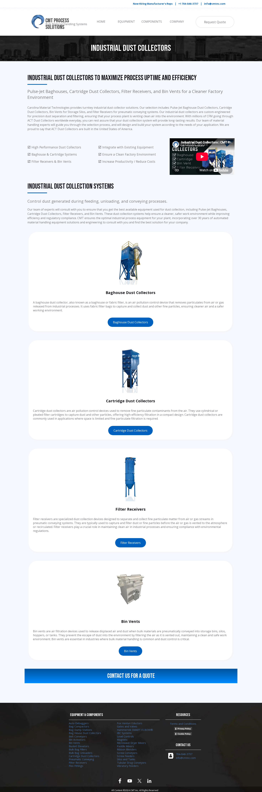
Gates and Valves (127, 726)
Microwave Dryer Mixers (131, 743)
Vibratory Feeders (127, 766)
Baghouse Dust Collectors (130, 322)
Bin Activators (77, 739)
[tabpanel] (183, 3)
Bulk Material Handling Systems (66, 24)
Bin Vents (130, 651)
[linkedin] (149, 781)
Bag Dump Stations (80, 730)
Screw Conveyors (127, 753)
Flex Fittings (76, 766)
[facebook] (120, 781)
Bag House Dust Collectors (85, 733)
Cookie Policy (184, 734)
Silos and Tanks (126, 759)
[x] (140, 781)
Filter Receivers (130, 543)
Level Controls (125, 736)
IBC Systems (124, 733)
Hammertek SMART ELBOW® (135, 730)
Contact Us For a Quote (131, 676)
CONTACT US (183, 745)
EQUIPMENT (126, 22)
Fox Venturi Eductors (129, 723)
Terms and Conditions (183, 723)
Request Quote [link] (215, 22)
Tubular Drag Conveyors (131, 762)
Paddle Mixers (125, 746)
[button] (171, 756)
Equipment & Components (86, 715)
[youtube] (130, 781)
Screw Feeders (125, 756)
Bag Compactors (79, 726)
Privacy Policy (184, 728)
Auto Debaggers (79, 723)
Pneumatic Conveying (81, 759)
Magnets (122, 739)
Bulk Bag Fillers (78, 749)
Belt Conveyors (78, 736)
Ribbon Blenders (127, 749)
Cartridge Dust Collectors (130, 430)
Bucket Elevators (79, 746)
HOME (101, 22)
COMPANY (177, 22)
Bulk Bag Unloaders (80, 753)
